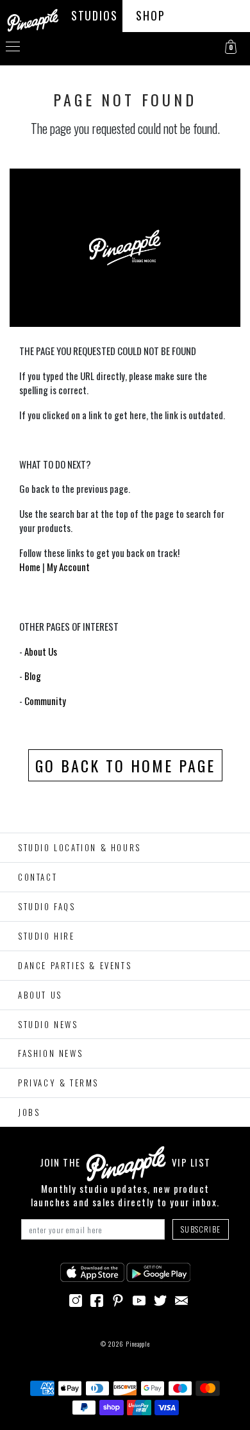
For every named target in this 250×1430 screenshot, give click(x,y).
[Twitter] (160, 1299)
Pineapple (138, 1344)
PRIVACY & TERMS (58, 1082)
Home (29, 567)
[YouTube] (139, 1299)
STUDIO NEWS (48, 1024)
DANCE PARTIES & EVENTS (74, 965)
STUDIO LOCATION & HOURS (79, 847)
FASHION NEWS (50, 1053)
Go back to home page (125, 765)
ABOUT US (40, 994)
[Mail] (181, 1299)
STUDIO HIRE (46, 935)
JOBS (29, 1112)
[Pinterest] (118, 1299)
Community (45, 701)
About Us (40, 651)
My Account (68, 567)
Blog (32, 676)
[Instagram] (75, 1299)
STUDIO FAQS (47, 906)
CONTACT (37, 876)
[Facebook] (96, 1299)
